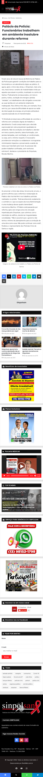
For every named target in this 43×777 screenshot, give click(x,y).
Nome (4, 638)
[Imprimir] (4, 281)
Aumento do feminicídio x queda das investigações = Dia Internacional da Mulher (18, 507)
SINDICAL (19, 18)
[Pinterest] (19, 276)
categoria (18, 673)
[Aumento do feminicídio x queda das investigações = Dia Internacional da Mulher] (21, 500)
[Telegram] (34, 276)
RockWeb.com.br (27, 763)
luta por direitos (7, 680)
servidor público (28, 684)
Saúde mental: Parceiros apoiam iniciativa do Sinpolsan (31, 351)
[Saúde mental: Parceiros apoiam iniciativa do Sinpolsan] (31, 342)
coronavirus (27, 673)
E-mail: (4, 647)
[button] (21, 466)
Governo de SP (18, 677)
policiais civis (19, 680)
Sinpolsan (8, 43)
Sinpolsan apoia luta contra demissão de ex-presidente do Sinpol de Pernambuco (11, 352)
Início (5, 18)
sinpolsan (14, 687)
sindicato (5, 687)
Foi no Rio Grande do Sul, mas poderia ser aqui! (11, 330)
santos (5, 684)
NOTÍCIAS (11, 18)
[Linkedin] (14, 276)
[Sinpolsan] (13, 9)
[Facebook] (4, 276)
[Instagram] (26, 740)
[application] (21, 466)
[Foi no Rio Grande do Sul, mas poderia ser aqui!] (11, 322)
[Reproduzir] (4, 476)
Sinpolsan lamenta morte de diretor (29, 330)
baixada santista (7, 673)
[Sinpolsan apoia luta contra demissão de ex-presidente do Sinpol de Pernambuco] (11, 342)
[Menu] (3, 9)
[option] (21, 500)
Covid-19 (36, 673)
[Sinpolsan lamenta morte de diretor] (31, 322)
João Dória (29, 677)
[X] (9, 276)
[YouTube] (21, 740)
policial (27, 680)
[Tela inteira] (39, 476)
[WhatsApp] (29, 276)
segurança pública (15, 684)
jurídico (37, 677)
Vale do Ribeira (24, 687)
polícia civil (36, 680)
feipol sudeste (7, 677)
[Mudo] (35, 476)
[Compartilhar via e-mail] (39, 276)
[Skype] (24, 276)
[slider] (19, 475)
